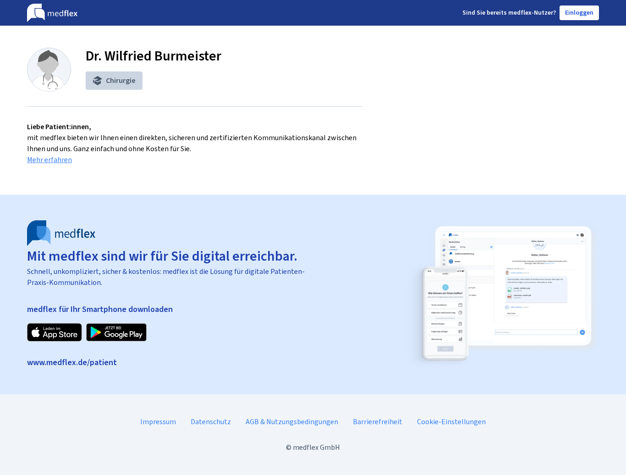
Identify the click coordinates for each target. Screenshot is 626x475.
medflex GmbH (316, 447)
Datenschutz (211, 421)
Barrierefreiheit (377, 421)
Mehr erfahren (49, 159)
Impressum (158, 421)
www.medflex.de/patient (72, 362)
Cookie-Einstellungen (451, 421)
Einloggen (579, 12)
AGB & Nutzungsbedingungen (292, 421)
